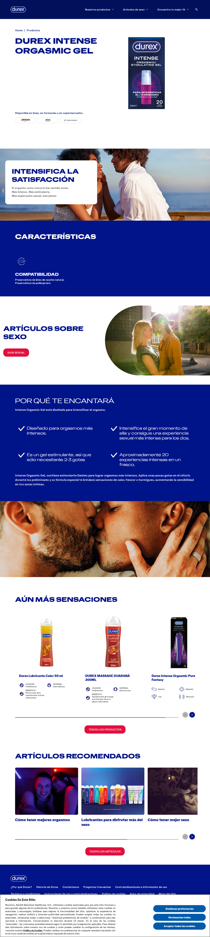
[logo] (18, 9)
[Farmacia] (71, 120)
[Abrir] (197, 9)
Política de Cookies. (33, 930)
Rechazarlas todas (179, 917)
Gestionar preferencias (180, 908)
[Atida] (47, 120)
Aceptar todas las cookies (179, 926)
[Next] (192, 715)
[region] (105, 915)
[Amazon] (25, 120)
